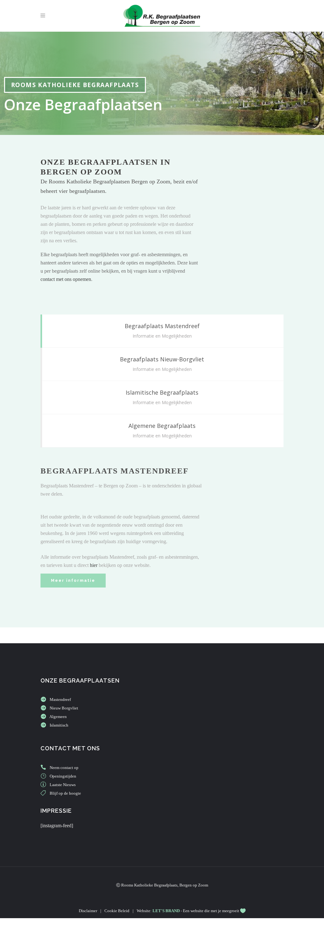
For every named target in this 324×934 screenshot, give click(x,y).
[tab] (162, 331)
